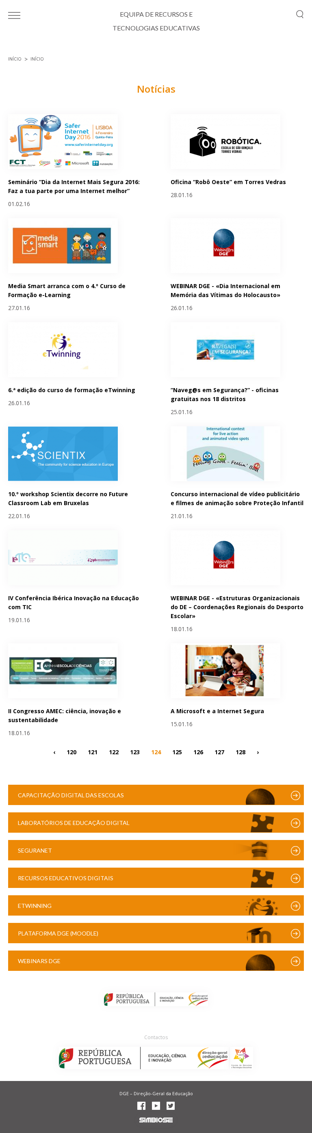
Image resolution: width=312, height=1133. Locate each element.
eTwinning (35, 905)
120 (71, 751)
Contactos (156, 1037)
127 (219, 751)
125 (177, 751)
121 (93, 751)
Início (15, 59)
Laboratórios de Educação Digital (74, 822)
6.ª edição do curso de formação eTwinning (71, 390)
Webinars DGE (39, 960)
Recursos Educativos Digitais (65, 878)
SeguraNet (35, 850)
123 (135, 751)
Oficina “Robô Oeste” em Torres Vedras (228, 182)
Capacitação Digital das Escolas (71, 795)
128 (240, 751)
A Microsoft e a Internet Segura (217, 711)
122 (114, 751)
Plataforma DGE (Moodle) (58, 933)
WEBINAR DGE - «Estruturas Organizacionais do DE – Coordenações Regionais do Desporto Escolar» (237, 607)
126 (198, 751)
